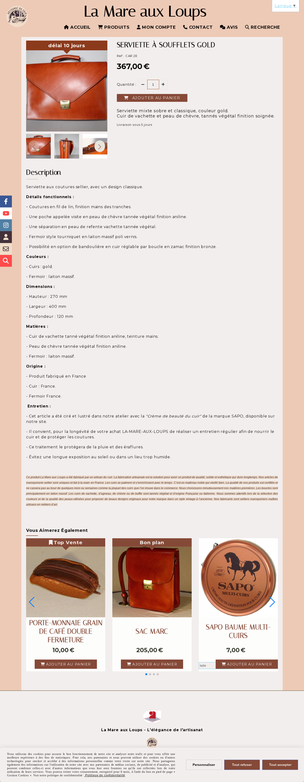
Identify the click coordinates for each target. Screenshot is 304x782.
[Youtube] (6, 213)
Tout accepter (280, 765)
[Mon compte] (6, 237)
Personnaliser (204, 765)
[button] (100, 146)
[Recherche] (6, 261)
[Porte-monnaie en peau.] (65, 577)
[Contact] (6, 249)
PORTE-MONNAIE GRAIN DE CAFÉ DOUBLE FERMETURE (65, 631)
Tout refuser (242, 765)
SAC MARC (152, 631)
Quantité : (127, 84)
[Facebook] (6, 201)
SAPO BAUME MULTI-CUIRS (238, 631)
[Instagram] (6, 225)
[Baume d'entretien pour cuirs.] (238, 577)
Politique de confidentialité (104, 775)
